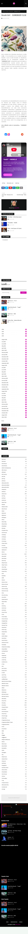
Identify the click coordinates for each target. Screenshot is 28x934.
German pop (14, 625)
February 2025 (14, 378)
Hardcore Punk (14, 642)
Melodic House (14, 683)
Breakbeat (14, 526)
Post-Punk (14, 713)
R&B (14, 730)
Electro (14, 580)
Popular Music (14, 707)
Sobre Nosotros (14, 922)
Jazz (14, 666)
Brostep (14, 528)
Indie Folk (14, 657)
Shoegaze (14, 752)
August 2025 (14, 365)
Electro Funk (14, 582)
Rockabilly (14, 748)
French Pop (14, 612)
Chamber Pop (14, 530)
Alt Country (14, 474)
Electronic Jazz (14, 590)
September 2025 (14, 363)
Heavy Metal (14, 649)
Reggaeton (14, 737)
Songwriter (14, 765)
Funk (14, 614)
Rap (14, 733)
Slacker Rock (14, 759)
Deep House (14, 562)
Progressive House (14, 720)
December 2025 (14, 356)
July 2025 (14, 367)
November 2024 (14, 384)
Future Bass (14, 616)
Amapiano (14, 489)
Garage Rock (14, 623)
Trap (14, 780)
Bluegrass (14, 517)
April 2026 (14, 348)
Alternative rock (10, 183)
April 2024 (14, 399)
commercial (14, 787)
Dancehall (14, 556)
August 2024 (14, 391)
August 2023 (14, 415)
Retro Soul (14, 743)
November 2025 (14, 358)
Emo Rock (14, 597)
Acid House (14, 463)
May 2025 (14, 371)
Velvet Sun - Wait (12, 313)
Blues (14, 519)
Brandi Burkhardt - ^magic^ (14, 307)
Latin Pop (14, 674)
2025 (14, 331)
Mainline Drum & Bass (14, 681)
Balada (14, 504)
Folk (14, 603)
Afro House (14, 470)
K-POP (14, 672)
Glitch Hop (14, 629)
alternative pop (14, 784)
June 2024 (14, 395)
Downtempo (14, 569)
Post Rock (14, 709)
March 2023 (14, 417)
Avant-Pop (14, 502)
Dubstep (14, 575)
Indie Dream (17, 924)
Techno (14, 776)
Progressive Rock (14, 724)
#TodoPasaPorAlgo (19, 813)
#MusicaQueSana (7, 814)
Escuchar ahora (8, 174)
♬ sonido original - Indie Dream (19, 814)
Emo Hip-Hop (14, 595)
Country (14, 545)
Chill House (14, 532)
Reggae (14, 735)
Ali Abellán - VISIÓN (12, 222)
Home (4, 11)
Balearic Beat (14, 506)
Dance (14, 552)
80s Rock (14, 459)
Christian (14, 539)
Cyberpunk (14, 549)
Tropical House (14, 782)
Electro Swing (14, 588)
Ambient (14, 491)
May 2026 (14, 346)
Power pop (14, 718)
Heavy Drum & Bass (14, 646)
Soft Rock (14, 763)
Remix (14, 741)
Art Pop (14, 495)
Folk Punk (14, 608)
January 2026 (14, 354)
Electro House (14, 584)
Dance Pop (14, 554)
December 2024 (14, 382)
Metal (14, 687)
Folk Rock (14, 610)
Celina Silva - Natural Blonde (14, 320)
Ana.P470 (16, 208)
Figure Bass (14, 601)
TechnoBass (14, 778)
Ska (14, 754)
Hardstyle (14, 644)
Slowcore (14, 761)
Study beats (14, 771)
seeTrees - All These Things (14, 830)
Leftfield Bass (14, 679)
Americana (14, 493)
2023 (14, 335)
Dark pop (14, 560)
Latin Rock (14, 677)
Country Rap (14, 547)
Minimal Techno (14, 696)
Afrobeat (14, 472)
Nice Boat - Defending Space (14, 217)
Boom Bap (14, 521)
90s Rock (14, 461)
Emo (14, 592)
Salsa (14, 750)
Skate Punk (14, 756)
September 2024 (14, 389)
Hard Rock (14, 638)
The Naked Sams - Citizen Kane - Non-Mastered (17, 824)
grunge (14, 789)
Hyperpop (14, 655)
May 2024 (14, 397)
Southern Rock (14, 767)
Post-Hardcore (14, 711)
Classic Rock (14, 543)
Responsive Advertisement (14, 797)
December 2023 (14, 408)
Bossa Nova (14, 523)
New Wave (14, 698)
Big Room (14, 515)
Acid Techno (14, 465)
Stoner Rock (14, 769)
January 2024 (14, 406)
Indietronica (14, 661)
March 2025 (14, 376)
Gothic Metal (14, 636)
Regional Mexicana (14, 739)
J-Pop (14, 664)
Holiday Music (14, 651)
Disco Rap (14, 567)
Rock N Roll (14, 746)
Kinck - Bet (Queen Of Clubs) (14, 228)
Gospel (14, 633)
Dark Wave (14, 558)
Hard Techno (14, 640)
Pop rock (14, 705)
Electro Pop (14, 586)
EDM (14, 577)
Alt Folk (14, 476)
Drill (14, 573)
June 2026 (14, 343)
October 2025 (14, 361)
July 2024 (14, 393)
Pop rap (14, 702)
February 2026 (14, 352)
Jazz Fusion (14, 668)
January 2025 (14, 380)
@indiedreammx (7, 806)
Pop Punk (14, 700)
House (14, 653)
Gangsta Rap (14, 621)
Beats (14, 511)
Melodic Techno (14, 685)
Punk (14, 726)
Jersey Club (14, 670)
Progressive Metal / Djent (14, 722)
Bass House (14, 508)
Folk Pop (14, 605)
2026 (14, 329)
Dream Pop (14, 571)
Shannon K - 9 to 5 (12, 300)
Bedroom (14, 513)
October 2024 (14, 387)
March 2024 (14, 402)
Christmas (14, 541)
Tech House (14, 774)
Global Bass (14, 631)
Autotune (14, 500)
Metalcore (14, 690)
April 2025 (14, 374)
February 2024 (14, 404)
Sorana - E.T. (11, 837)
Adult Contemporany (14, 467)
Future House (14, 618)
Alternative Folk (14, 483)
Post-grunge (14, 715)
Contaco (20, 922)
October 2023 (14, 412)
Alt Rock (14, 480)
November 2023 (14, 410)
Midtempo (14, 692)
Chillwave (14, 536)
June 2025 (14, 369)
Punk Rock (14, 728)
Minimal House (14, 694)
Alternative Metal (14, 485)
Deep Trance (14, 564)
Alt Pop (7, 11)
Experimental (14, 599)
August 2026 (14, 339)
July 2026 (14, 341)
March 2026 (14, 350)
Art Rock (14, 498)
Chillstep (14, 534)
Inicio (7, 922)
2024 (14, 333)
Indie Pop (17, 183)
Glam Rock (14, 627)
